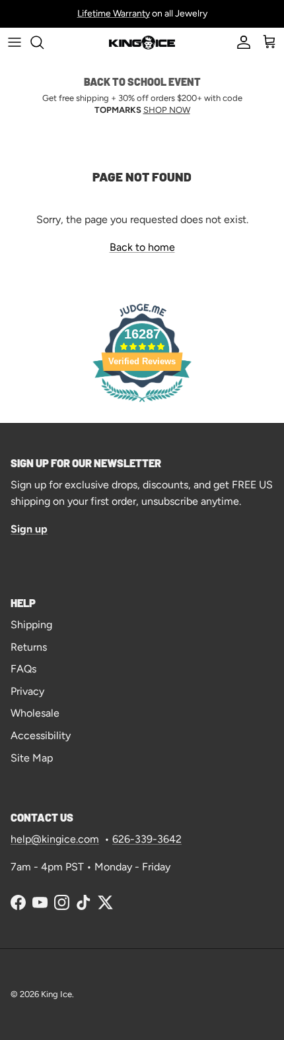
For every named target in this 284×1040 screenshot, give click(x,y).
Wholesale (35, 713)
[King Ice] (142, 42)
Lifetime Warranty (113, 13)
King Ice (56, 994)
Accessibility (41, 735)
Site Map (32, 758)
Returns (29, 647)
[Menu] (14, 42)
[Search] (43, 42)
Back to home (142, 247)
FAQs (23, 669)
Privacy (27, 691)
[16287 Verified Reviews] (142, 404)
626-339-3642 (147, 839)
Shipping (31, 624)
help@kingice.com (55, 839)
